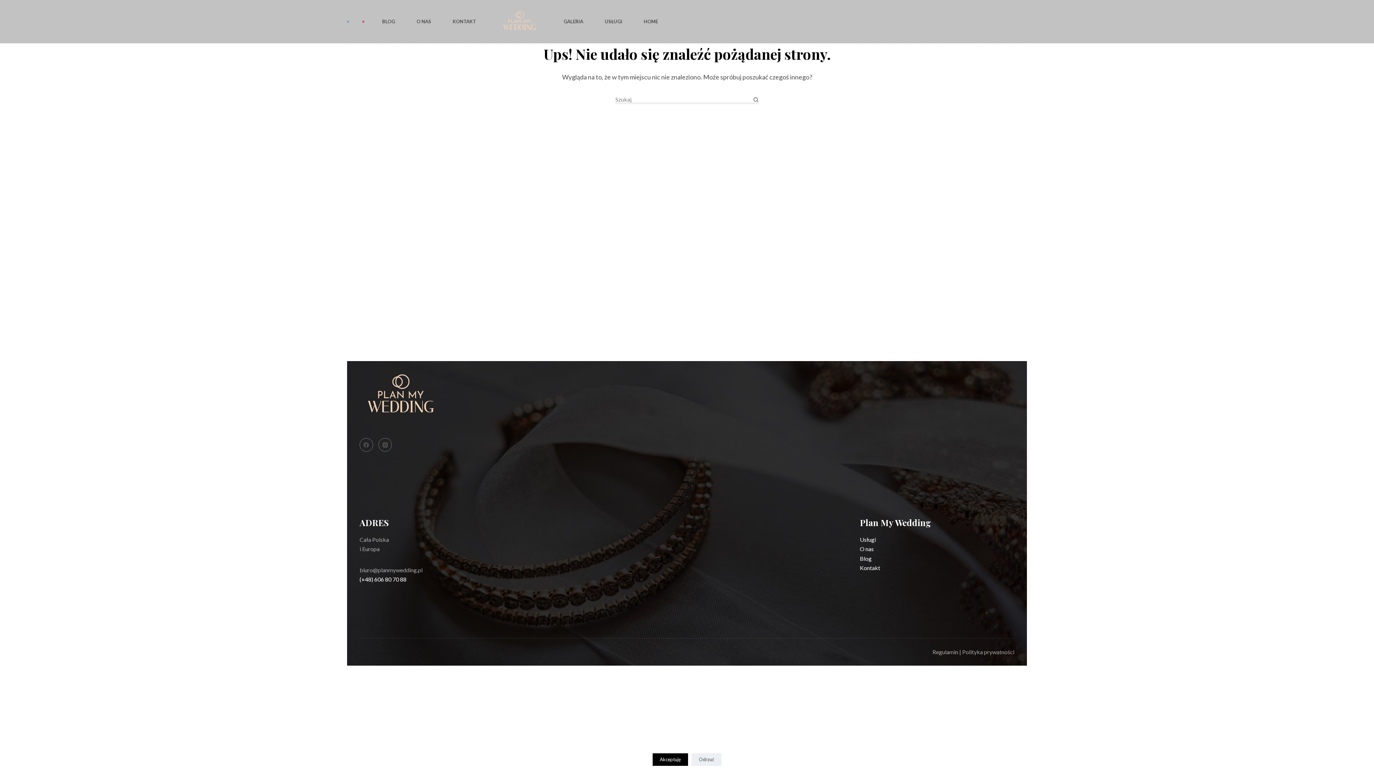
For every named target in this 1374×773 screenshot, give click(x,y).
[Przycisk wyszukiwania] (756, 99)
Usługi (613, 21)
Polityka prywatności (988, 651)
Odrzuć (706, 759)
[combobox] (684, 99)
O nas (423, 21)
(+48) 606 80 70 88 (383, 579)
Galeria (573, 21)
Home (651, 21)
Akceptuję (670, 759)
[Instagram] (363, 22)
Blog (388, 21)
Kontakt (464, 21)
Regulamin (945, 651)
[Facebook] (348, 22)
